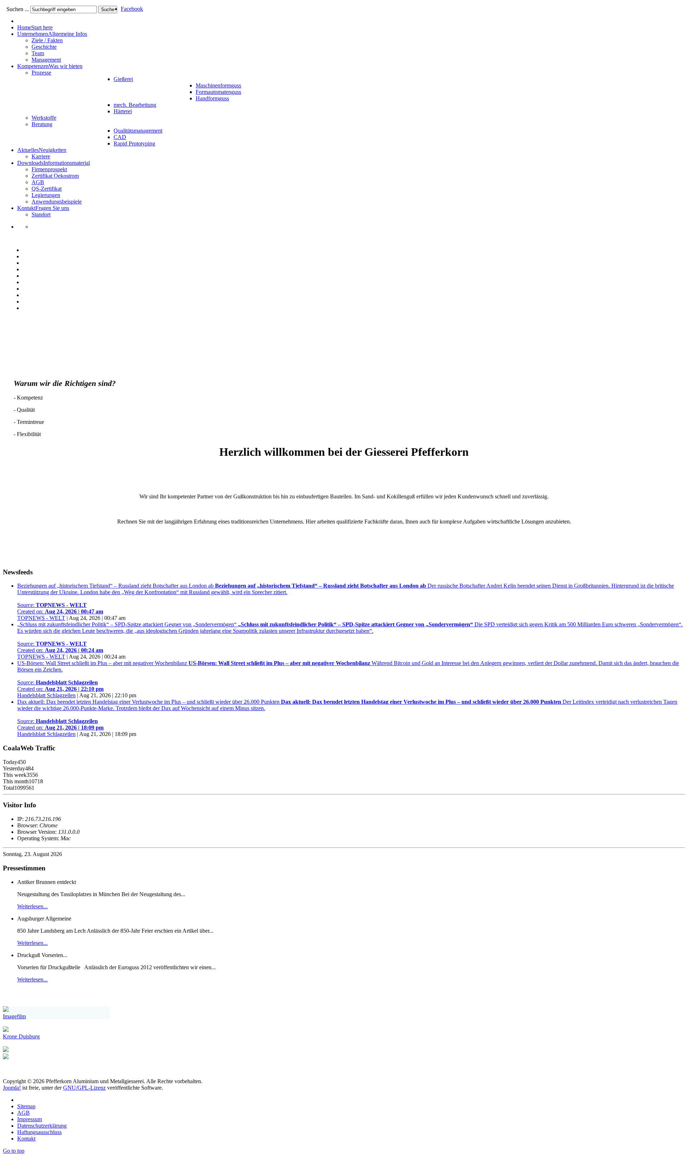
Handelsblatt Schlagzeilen (46, 695)
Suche (107, 9)
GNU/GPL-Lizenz (84, 1088)
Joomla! (12, 1088)
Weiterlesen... (32, 906)
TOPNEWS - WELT (41, 618)
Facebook (132, 9)
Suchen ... (17, 9)
